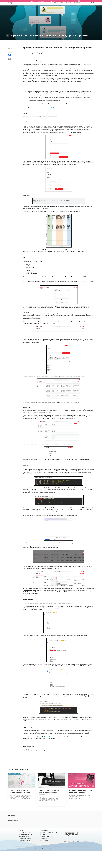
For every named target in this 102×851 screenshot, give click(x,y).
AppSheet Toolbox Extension (48, 832)
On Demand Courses (25, 832)
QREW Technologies (47, 848)
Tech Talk (50, 53)
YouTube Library (44, 834)
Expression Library (45, 830)
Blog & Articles (44, 841)
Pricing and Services (25, 838)
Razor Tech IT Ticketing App (46, 107)
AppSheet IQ (43, 838)
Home (21, 830)
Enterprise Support (24, 841)
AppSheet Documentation (47, 836)
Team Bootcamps (24, 836)
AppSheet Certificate (25, 834)
